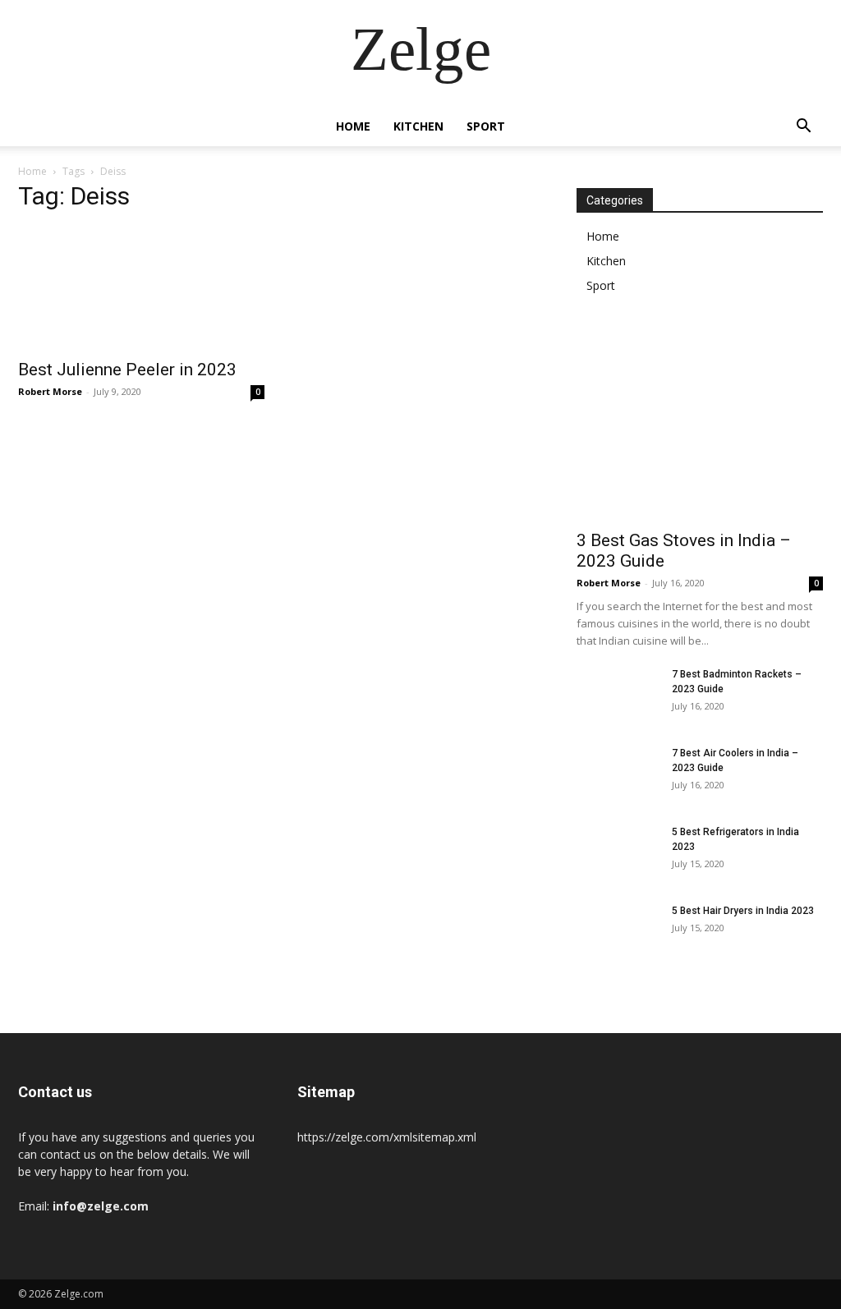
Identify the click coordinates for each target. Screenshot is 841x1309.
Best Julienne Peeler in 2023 (127, 369)
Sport (485, 126)
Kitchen (418, 126)
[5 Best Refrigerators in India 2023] (618, 853)
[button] (803, 127)
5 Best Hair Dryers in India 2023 (743, 910)
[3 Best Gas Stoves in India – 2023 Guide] (700, 430)
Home (353, 126)
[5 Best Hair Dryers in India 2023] (618, 932)
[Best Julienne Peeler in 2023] (141, 288)
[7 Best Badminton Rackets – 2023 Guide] (618, 695)
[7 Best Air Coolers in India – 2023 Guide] (618, 774)
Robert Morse (50, 391)
